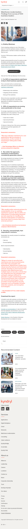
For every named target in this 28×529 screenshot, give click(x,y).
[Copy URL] (7, 23)
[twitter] (7, 408)
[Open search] (22, 2)
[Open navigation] (26, 2)
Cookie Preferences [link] (6, 513)
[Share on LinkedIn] (4, 23)
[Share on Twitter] (2, 23)
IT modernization (5, 9)
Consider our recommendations (8, 309)
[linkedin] (2, 408)
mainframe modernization (7, 87)
